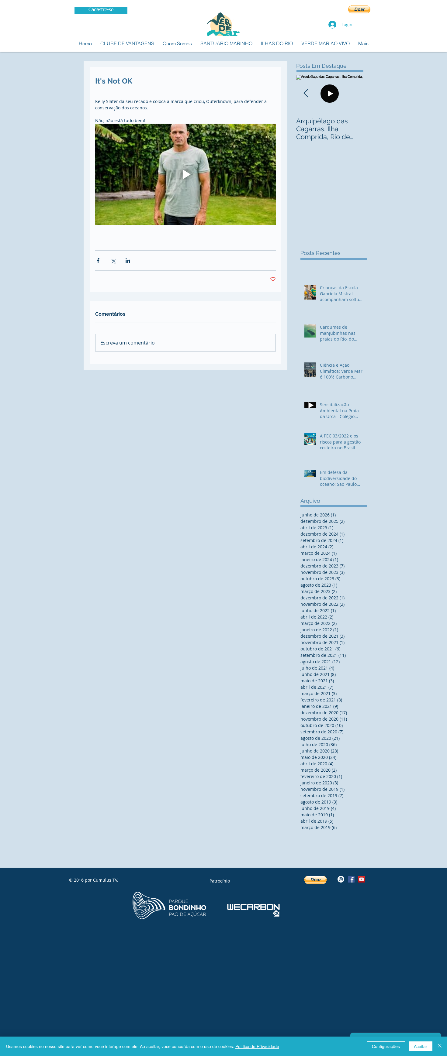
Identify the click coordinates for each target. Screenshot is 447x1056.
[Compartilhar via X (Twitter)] (113, 260)
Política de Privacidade (257, 1046)
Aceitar (420, 1046)
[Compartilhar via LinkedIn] (128, 260)
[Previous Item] (306, 93)
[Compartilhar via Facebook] (98, 260)
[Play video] (185, 174)
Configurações (386, 1046)
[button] (359, 9)
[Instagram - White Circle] (341, 879)
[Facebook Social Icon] (351, 879)
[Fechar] (439, 1046)
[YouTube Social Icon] (361, 879)
